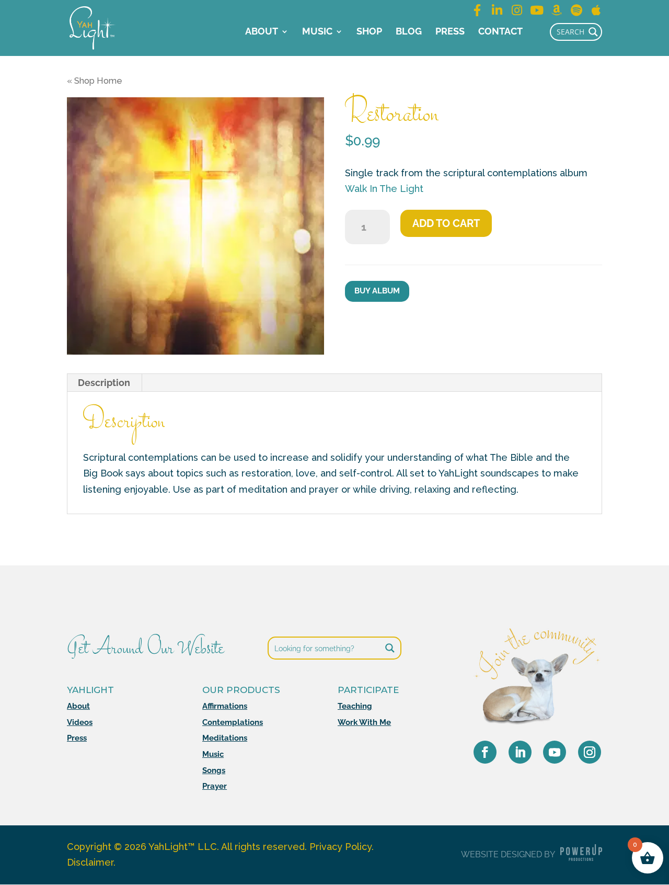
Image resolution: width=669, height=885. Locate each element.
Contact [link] (500, 32)
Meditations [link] (224, 738)
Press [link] (450, 32)
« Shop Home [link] (94, 80)
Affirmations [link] (224, 706)
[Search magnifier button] (593, 32)
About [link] (261, 32)
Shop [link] (369, 32)
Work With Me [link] (364, 722)
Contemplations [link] (232, 722)
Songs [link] (213, 770)
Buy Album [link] (377, 291)
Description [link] (104, 382)
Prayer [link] (214, 786)
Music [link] (317, 32)
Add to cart (446, 223)
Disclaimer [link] (90, 862)
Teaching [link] (355, 706)
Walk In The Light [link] (384, 188)
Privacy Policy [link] (340, 846)
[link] (93, 26)
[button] (485, 752)
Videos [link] (80, 722)
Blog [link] (409, 32)
